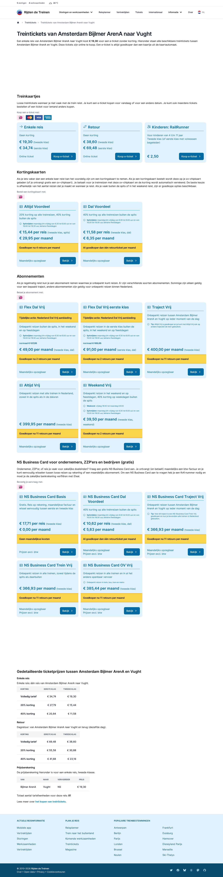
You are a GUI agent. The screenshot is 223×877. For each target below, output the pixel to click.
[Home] (18, 22)
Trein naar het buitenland (79, 833)
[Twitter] (171, 870)
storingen (21, 3)
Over (190, 12)
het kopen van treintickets (50, 801)
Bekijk (65, 260)
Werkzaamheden (26, 844)
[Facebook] (177, 870)
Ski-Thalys (168, 854)
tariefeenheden (41, 795)
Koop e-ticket (61, 156)
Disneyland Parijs (172, 844)
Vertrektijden (123, 12)
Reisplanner (104, 12)
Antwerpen (120, 827)
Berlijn (117, 833)
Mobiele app (24, 827)
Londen (118, 844)
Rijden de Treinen (40, 868)
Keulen (117, 854)
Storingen (22, 838)
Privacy (41, 871)
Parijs (117, 838)
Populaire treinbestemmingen (132, 820)
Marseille (167, 849)
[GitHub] (204, 870)
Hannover (168, 838)
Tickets (139, 12)
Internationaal (155, 12)
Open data (29, 871)
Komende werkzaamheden (80, 838)
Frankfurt (167, 827)
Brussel (118, 849)
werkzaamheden (37, 3)
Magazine (70, 849)
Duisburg (167, 833)
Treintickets (30, 22)
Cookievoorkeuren (56, 871)
